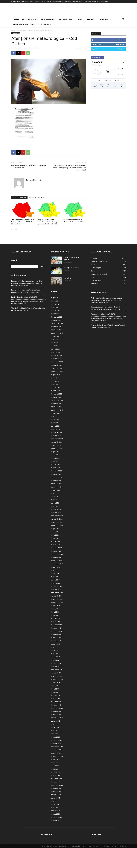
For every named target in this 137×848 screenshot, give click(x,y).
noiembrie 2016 (56, 673)
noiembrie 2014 (56, 750)
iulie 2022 (54, 455)
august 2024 (55, 375)
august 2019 (55, 567)
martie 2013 (55, 814)
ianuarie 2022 (56, 474)
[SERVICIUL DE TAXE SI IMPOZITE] (56, 260)
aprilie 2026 (55, 311)
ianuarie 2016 (56, 705)
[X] (18, 53)
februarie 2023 (56, 432)
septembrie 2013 (57, 795)
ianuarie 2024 (56, 397)
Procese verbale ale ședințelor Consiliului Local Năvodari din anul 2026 (27, 303)
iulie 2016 (54, 686)
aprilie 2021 (55, 503)
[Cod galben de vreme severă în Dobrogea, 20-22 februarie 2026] (74, 210)
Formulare (67, 278)
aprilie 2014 (55, 772)
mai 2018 (54, 615)
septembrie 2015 (57, 718)
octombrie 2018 (56, 599)
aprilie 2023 (55, 426)
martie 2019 (55, 583)
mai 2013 (54, 808)
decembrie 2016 (57, 670)
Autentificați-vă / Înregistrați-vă (19, 1)
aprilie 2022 (55, 464)
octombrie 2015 (56, 715)
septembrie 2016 (57, 679)
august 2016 (55, 682)
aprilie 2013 (55, 811)
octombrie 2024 (56, 368)
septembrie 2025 (57, 333)
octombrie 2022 (56, 445)
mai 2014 (54, 769)
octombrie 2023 (56, 407)
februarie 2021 (56, 509)
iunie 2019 (55, 573)
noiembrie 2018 (56, 596)
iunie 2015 (55, 727)
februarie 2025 (56, 355)
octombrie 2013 (56, 791)
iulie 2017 (54, 647)
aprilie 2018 (55, 618)
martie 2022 (55, 468)
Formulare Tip (105, 19)
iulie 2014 (54, 763)
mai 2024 (54, 384)
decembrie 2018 (57, 593)
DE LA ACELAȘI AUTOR (36, 197)
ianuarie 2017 (56, 666)
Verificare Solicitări (40, 1)
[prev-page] (12, 228)
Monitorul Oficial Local (23, 24)
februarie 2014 (56, 779)
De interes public (66, 19)
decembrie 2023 (57, 400)
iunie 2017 (55, 650)
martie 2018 (55, 622)
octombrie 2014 (56, 753)
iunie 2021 (55, 497)
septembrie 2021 (57, 487)
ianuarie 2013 (56, 820)
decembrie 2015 (57, 708)
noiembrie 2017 (56, 634)
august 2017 (55, 644)
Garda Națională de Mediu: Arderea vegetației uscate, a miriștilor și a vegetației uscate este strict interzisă (69, 167)
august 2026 (55, 298)
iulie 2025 (54, 339)
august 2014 (55, 759)
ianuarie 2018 (56, 628)
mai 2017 (54, 654)
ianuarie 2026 (56, 320)
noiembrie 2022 (56, 442)
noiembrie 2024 (56, 365)
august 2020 (55, 529)
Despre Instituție (29, 19)
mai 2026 (54, 307)
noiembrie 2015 (56, 711)
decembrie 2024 (57, 362)
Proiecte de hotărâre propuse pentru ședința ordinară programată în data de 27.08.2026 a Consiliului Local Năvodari (26, 283)
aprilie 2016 (55, 695)
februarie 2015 (56, 740)
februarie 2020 (56, 548)
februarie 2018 (56, 625)
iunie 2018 (55, 612)
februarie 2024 (56, 394)
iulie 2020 (54, 532)
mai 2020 (54, 538)
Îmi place (121, 40)
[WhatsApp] (28, 53)
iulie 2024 (54, 378)
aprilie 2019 (55, 580)
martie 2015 (55, 737)
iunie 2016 (55, 689)
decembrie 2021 (57, 477)
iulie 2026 (54, 301)
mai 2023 (54, 423)
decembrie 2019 (57, 554)
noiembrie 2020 (56, 519)
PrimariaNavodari (21, 48)
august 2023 (55, 413)
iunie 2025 (55, 343)
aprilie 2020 (55, 541)
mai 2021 (54, 500)
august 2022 (55, 452)
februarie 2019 (56, 586)
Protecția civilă (21, 30)
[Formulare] (56, 281)
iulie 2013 (54, 801)
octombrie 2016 (56, 676)
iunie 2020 (55, 535)
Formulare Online (58, 1)
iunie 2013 (55, 804)
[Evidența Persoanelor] (56, 270)
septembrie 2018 (57, 602)
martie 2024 (55, 391)
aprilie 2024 (55, 387)
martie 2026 (55, 314)
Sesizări (49, 1)
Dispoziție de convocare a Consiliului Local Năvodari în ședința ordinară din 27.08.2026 (26, 291)
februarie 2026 (56, 317)
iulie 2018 (54, 609)
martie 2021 (55, 506)
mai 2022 (54, 461)
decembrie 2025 (57, 323)
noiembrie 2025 (56, 327)
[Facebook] (13, 53)
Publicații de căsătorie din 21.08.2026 (24, 297)
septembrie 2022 (57, 448)
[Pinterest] (23, 53)
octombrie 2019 (56, 561)
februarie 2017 (56, 663)
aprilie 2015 (55, 734)
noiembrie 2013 (56, 788)
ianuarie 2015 (56, 743)
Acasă (13, 30)
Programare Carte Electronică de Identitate (96, 1)
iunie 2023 (55, 420)
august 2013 (55, 798)
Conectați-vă (120, 44)
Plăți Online (44, 24)
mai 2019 (54, 577)
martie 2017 (55, 660)
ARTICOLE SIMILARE (19, 197)
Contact (90, 19)
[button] (123, 19)
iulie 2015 (54, 724)
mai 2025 (54, 346)
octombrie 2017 (56, 638)
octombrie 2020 (56, 522)
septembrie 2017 (57, 641)
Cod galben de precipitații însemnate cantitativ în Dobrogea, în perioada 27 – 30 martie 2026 (48, 222)
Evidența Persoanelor (71, 268)
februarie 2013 (56, 817)
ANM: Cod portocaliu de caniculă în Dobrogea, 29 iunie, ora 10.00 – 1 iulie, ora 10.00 (22, 222)
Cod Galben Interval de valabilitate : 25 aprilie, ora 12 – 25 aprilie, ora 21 (28, 166)
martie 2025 (55, 352)
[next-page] (16, 228)
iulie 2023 (54, 416)
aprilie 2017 (55, 657)
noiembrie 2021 (56, 480)
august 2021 (55, 490)
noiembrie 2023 (56, 404)
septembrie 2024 (57, 371)
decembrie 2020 (57, 516)
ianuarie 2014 (56, 782)
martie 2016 (55, 699)
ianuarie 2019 (56, 589)
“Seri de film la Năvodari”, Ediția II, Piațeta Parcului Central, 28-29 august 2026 (28, 309)
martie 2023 (55, 429)
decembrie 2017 (57, 631)
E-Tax (31, 1)
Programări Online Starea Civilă (73, 1)
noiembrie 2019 (56, 557)
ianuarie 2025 (56, 359)
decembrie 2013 (57, 785)
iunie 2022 (55, 458)
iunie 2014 (55, 766)
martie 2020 (55, 545)
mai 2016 (54, 692)
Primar (16, 19)
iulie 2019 (54, 570)
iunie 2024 (55, 381)
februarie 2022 (56, 471)
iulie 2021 (54, 493)
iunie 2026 (55, 304)
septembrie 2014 (57, 756)
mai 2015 (54, 731)
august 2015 (55, 721)
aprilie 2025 (55, 349)
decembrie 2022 (57, 439)
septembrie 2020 (57, 525)
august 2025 (55, 336)
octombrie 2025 (56, 330)
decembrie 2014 (57, 747)
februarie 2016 (56, 702)
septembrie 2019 (57, 564)
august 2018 (55, 606)
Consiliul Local (47, 19)
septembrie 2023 (57, 410)
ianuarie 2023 (56, 436)
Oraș (80, 19)
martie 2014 (55, 775)
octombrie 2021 (56, 484)
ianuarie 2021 (56, 513)
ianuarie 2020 (56, 551)
